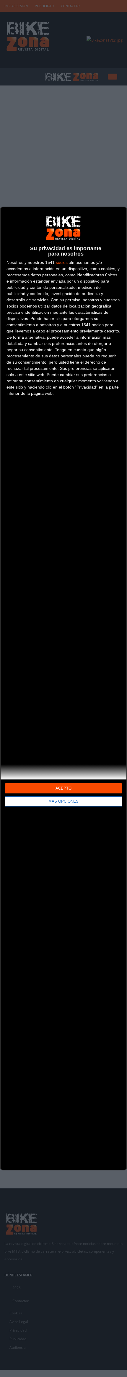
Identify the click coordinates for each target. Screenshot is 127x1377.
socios (62, 262)
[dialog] (63, 688)
